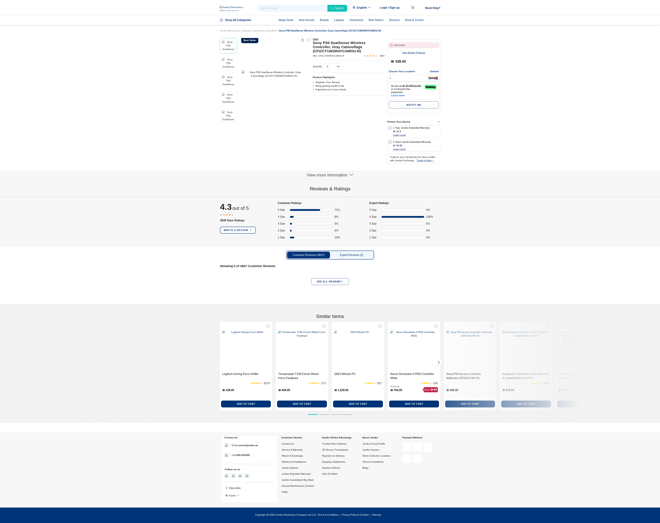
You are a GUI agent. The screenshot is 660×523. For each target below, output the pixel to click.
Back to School (414, 20)
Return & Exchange (292, 455)
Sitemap (376, 514)
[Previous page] (240, 74)
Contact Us (288, 443)
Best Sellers (376, 20)
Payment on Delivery (333, 455)
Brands (324, 20)
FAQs (285, 491)
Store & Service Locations (376, 455)
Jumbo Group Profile (373, 443)
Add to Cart (246, 403)
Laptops (339, 20)
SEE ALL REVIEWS (329, 281)
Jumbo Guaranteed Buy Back (298, 479)
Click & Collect (330, 473)
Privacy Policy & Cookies (355, 514)
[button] (391, 8)
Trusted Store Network (334, 443)
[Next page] (307, 74)
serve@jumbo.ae (248, 445)
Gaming (246, 30)
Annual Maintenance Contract (298, 485)
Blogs (365, 467)
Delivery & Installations (294, 461)
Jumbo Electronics (230, 30)
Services (394, 20)
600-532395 (243, 455)
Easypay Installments (333, 461)
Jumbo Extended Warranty (296, 473)
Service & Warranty (292, 449)
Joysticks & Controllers (265, 30)
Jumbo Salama (290, 467)
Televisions (356, 20)
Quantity (317, 66)
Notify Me (413, 105)
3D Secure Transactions (335, 449)
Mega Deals (286, 20)
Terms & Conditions (373, 461)
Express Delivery (331, 467)
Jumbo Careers (370, 449)
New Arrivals (306, 20)
